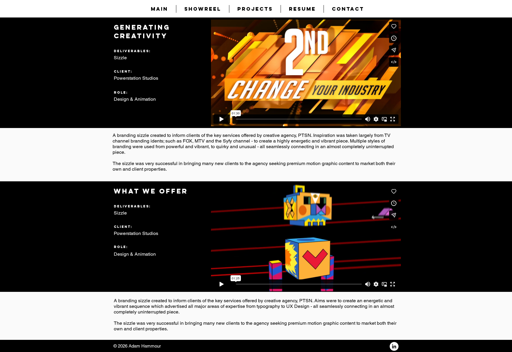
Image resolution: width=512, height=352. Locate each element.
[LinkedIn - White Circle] (394, 346)
